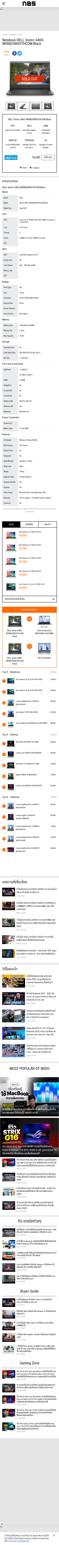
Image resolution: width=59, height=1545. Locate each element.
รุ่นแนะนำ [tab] (47, 524)
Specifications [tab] (10, 181)
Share (24, 167)
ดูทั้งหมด (54, 672)
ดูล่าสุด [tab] (11, 524)
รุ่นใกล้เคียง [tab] (29, 524)
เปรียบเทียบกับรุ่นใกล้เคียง (15, 599)
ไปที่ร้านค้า (48, 157)
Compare (35, 167)
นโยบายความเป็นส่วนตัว (18, 1541)
